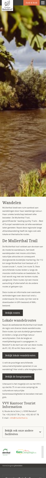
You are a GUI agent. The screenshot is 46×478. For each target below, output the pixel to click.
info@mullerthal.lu (19, 417)
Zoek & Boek (31, 2)
